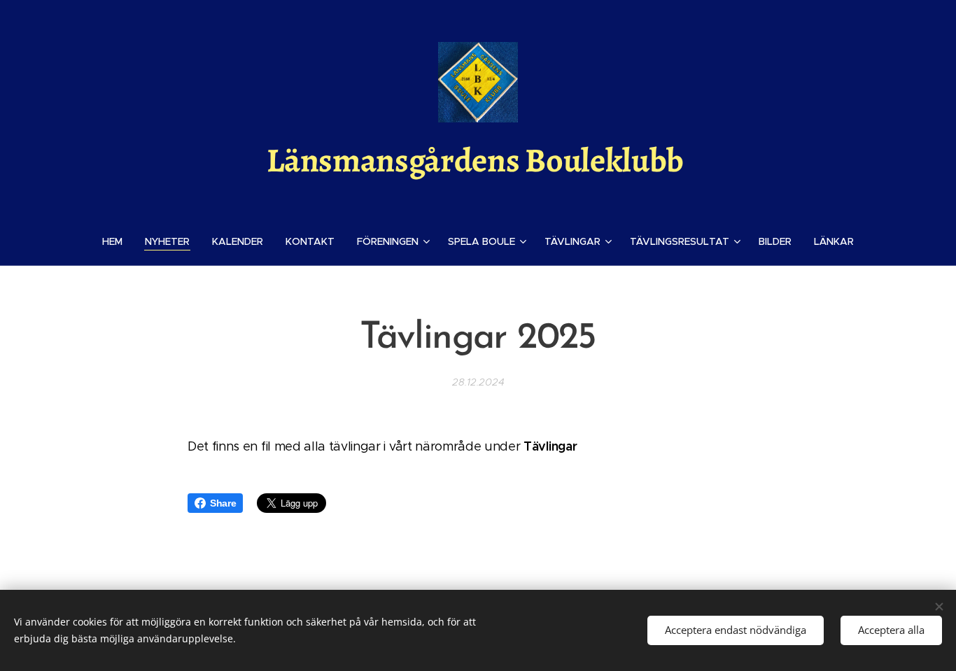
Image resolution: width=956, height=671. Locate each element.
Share (223, 503)
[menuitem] (118, 241)
